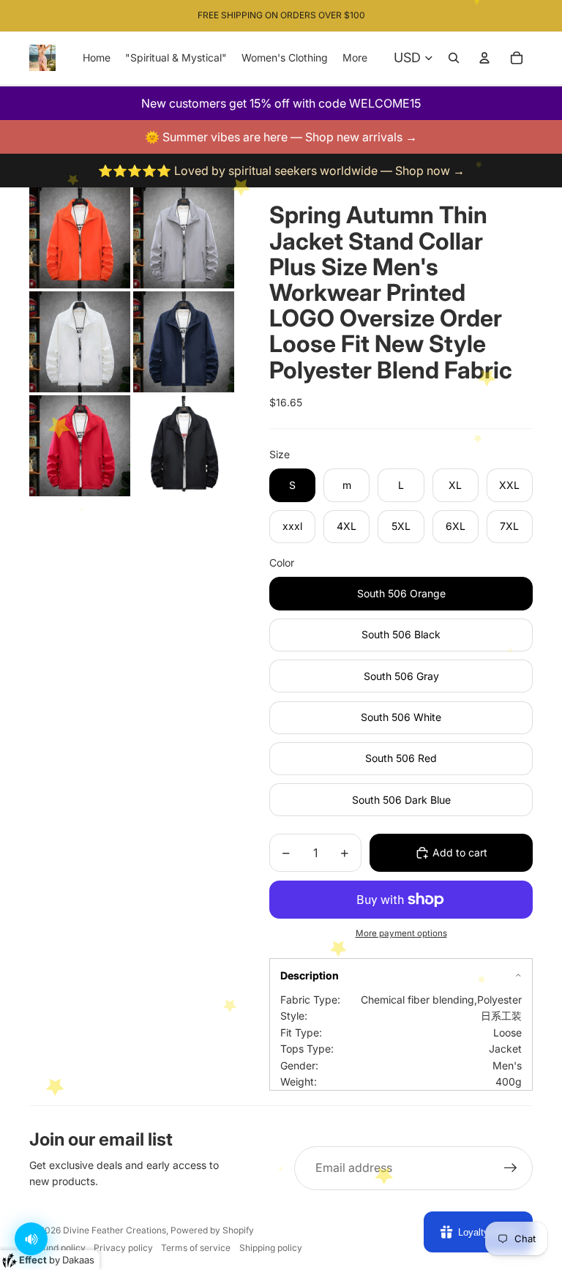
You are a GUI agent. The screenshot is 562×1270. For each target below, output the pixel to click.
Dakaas (78, 1260)
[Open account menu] (484, 58)
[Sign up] (510, 1168)
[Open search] (454, 58)
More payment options (401, 933)
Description (309, 975)
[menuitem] (355, 58)
